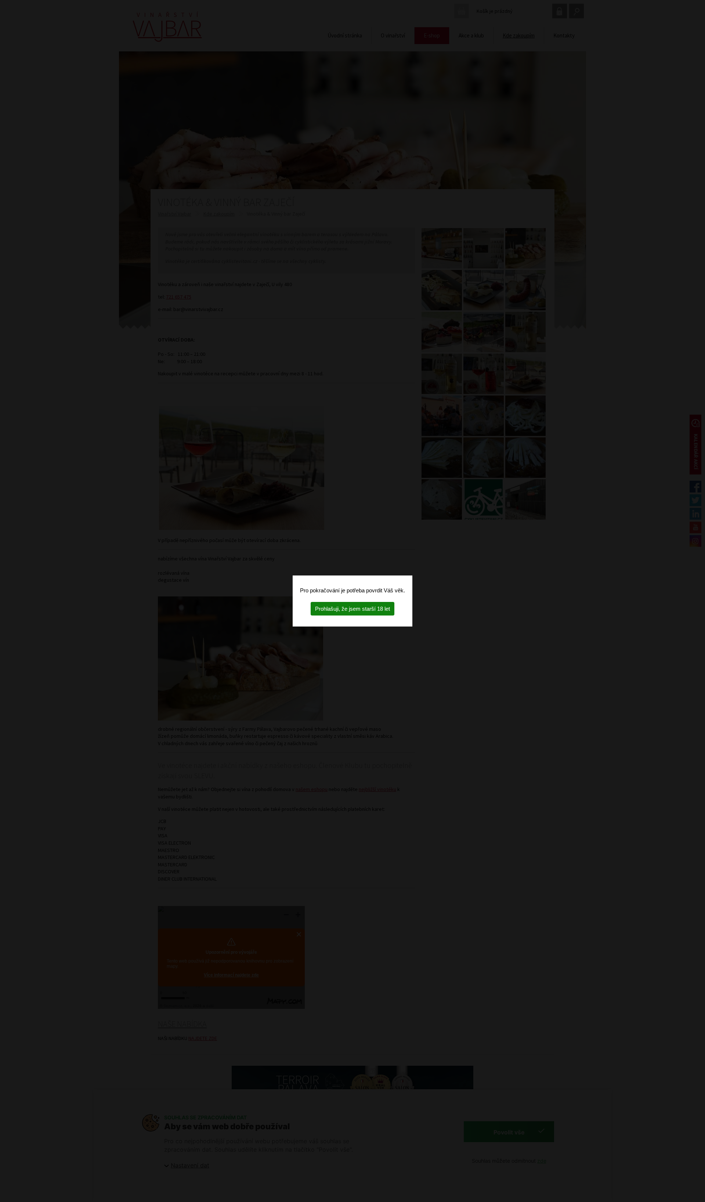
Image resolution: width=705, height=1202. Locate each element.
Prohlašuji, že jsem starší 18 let (352, 609)
